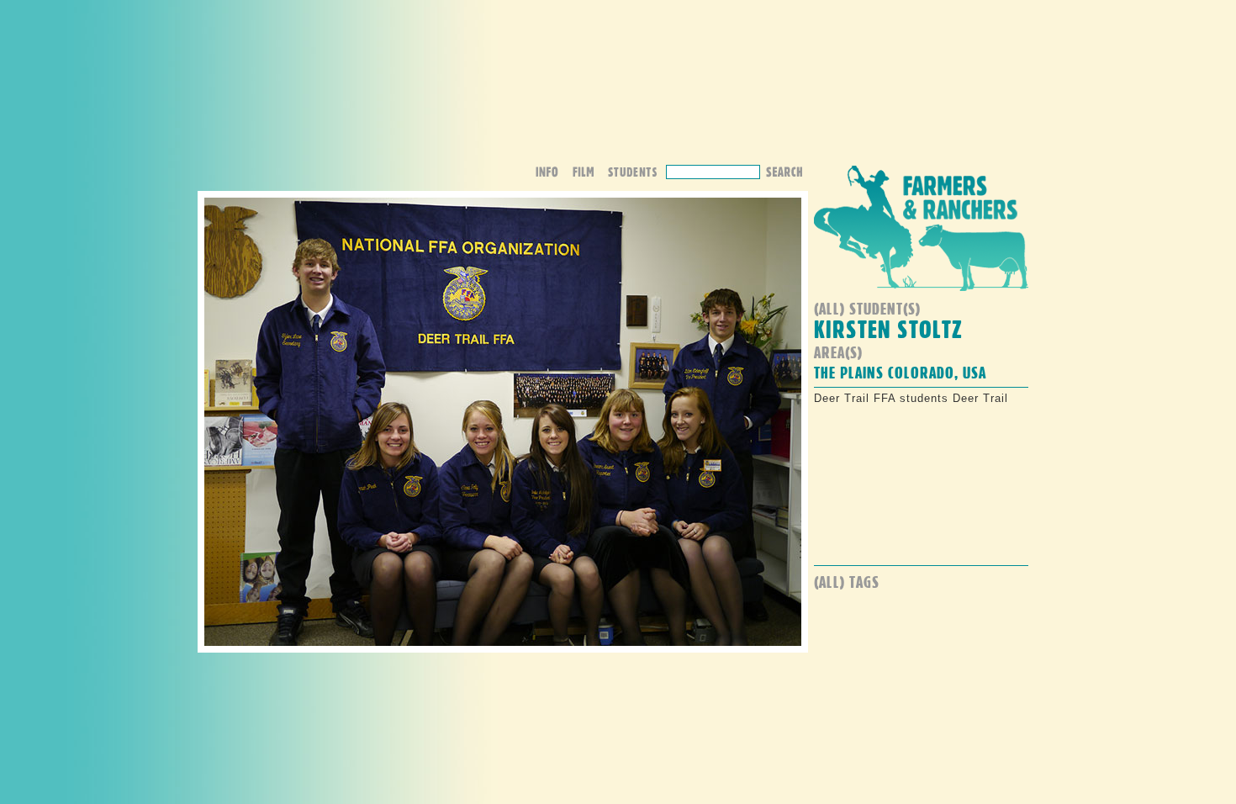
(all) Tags (846, 582)
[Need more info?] (553, 173)
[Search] (783, 170)
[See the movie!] (589, 173)
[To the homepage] (921, 294)
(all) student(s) (867, 308)
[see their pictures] (636, 173)
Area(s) (838, 352)
